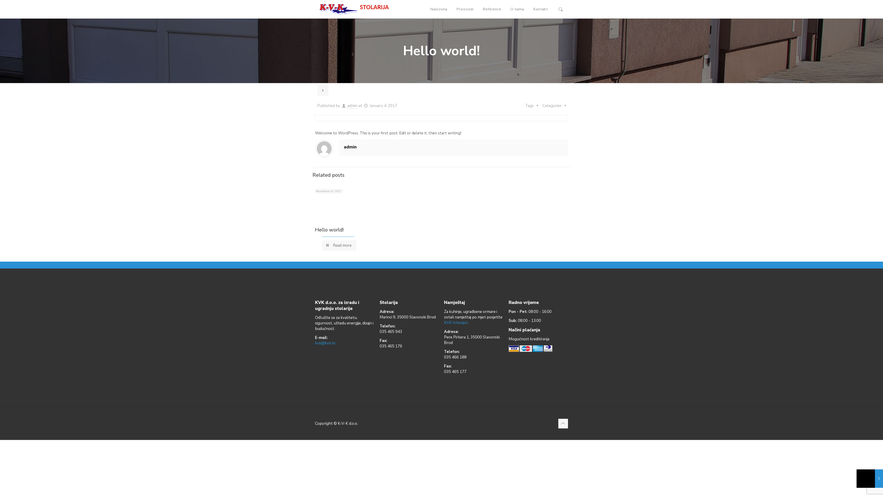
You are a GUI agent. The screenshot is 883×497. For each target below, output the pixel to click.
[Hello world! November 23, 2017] (870, 478)
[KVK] (356, 9)
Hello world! (329, 229)
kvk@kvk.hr (325, 343)
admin (352, 105)
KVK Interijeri (455, 322)
